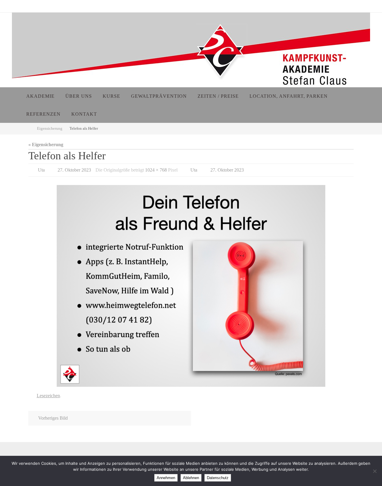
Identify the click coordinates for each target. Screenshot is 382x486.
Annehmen (166, 478)
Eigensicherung (49, 128)
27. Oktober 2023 (74, 169)
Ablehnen (191, 478)
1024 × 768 (156, 169)
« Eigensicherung (45, 144)
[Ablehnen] (375, 471)
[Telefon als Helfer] (191, 286)
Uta (41, 169)
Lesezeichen (48, 395)
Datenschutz (218, 478)
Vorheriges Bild (53, 418)
